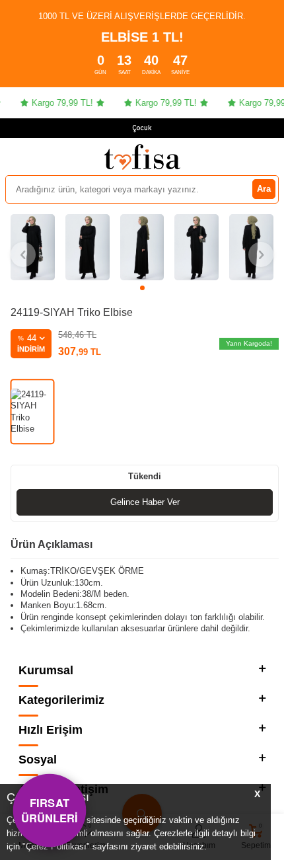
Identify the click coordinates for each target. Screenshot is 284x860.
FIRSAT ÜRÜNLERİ (50, 810)
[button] (142, 288)
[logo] (142, 156)
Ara (264, 189)
